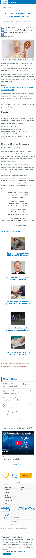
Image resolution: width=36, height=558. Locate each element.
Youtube (26, 508)
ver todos (18, 464)
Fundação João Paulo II (17, 514)
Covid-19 (30, 63)
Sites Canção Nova (33, 2)
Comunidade (8, 500)
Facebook (19, 508)
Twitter (22, 508)
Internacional (14, 525)
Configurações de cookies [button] (9, 551)
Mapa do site (14, 521)
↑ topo (18, 482)
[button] (2, 30)
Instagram (30, 508)
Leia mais (5, 549)
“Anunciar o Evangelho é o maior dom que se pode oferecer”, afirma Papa (17, 399)
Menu (30, 2)
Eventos (7, 484)
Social (6, 503)
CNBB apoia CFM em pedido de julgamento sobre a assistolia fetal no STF (16, 385)
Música (7, 492)
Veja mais (18, 419)
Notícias (4, 7)
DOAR (5, 509)
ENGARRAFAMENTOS (8, 428)
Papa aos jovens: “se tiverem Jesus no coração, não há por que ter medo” (17, 392)
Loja (22, 489)
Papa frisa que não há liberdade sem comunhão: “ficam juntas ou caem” (18, 406)
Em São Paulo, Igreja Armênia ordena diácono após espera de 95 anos (17, 413)
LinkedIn (33, 508)
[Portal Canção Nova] (4, 2)
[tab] (8, 428)
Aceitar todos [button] (7, 554)
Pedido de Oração (15, 517)
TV (21, 484)
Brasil (9, 7)
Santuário (8, 497)
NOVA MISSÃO (29, 428)
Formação (8, 487)
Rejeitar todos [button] (21, 551)
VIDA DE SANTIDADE (20, 428)
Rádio (22, 487)
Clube (6, 495)
